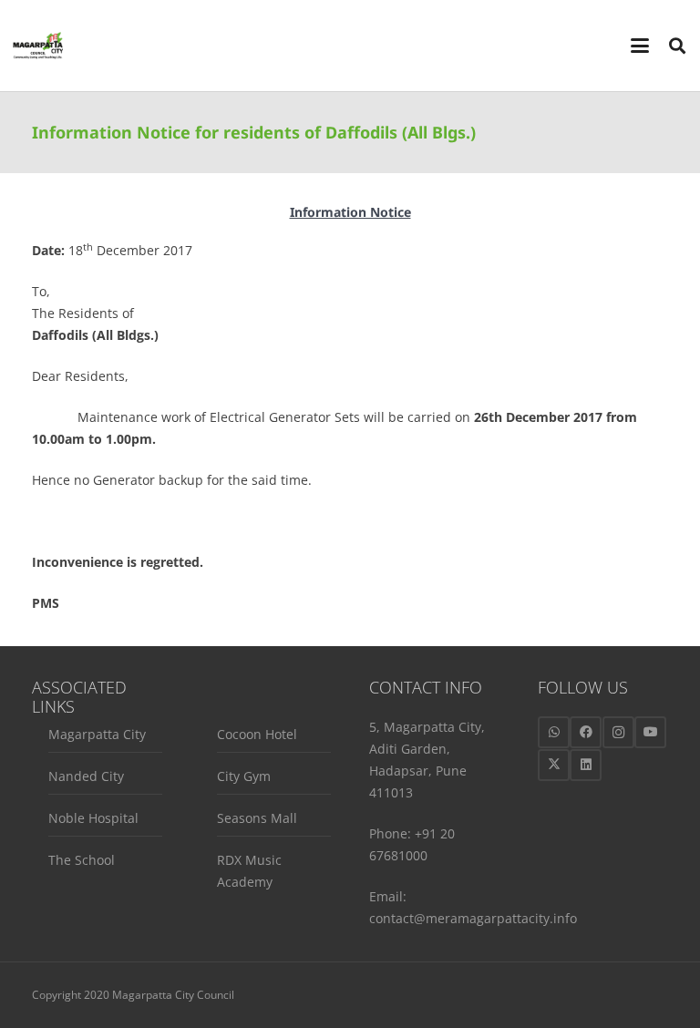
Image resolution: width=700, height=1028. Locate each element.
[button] (640, 45)
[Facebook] (586, 732)
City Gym (244, 776)
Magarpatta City (97, 734)
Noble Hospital (93, 818)
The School (81, 860)
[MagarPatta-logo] (38, 45)
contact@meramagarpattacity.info (473, 918)
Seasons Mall (257, 818)
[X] (554, 765)
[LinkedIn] (586, 765)
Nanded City (86, 776)
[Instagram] (618, 732)
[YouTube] (650, 732)
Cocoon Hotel (257, 734)
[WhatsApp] (554, 732)
